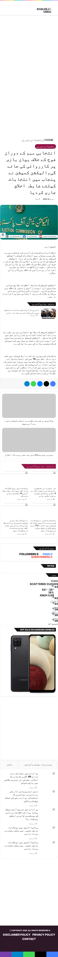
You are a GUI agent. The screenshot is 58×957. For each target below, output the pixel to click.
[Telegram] (27, 383)
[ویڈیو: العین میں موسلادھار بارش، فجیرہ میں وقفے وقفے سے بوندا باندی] (53, 827)
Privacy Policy (43, 934)
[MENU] (3, 11)
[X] (46, 383)
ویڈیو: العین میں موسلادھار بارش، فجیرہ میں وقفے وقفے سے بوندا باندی (21, 830)
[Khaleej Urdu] (40, 10)
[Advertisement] (29, 46)
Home (49, 140)
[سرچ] (54, 11)
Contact (29, 939)
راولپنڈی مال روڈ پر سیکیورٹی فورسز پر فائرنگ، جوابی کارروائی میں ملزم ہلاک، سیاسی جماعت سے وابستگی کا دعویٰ (15, 525)
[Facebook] (53, 383)
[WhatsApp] (33, 383)
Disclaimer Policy (16, 934)
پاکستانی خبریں (32, 140)
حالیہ (9, 764)
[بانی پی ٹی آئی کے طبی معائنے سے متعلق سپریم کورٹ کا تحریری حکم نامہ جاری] (48, 314)
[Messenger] (40, 383)
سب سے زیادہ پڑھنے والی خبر (38, 764)
